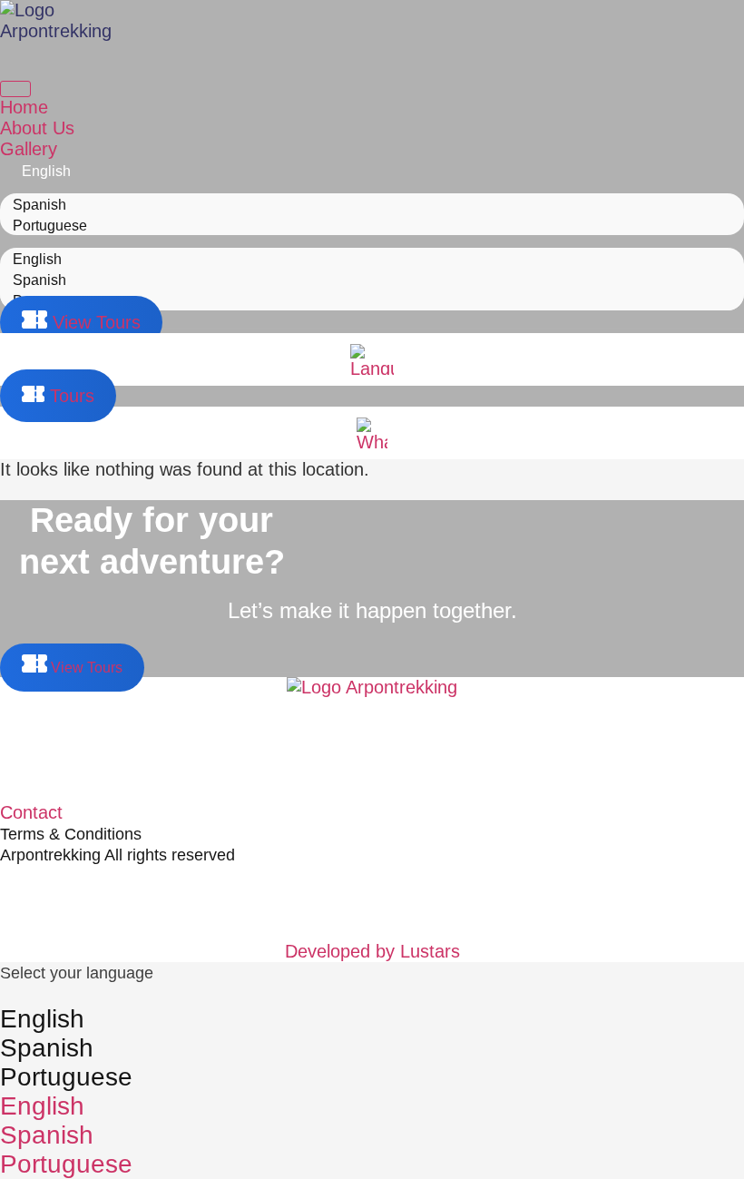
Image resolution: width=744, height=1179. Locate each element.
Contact (31, 812)
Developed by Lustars (372, 951)
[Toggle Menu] (15, 89)
